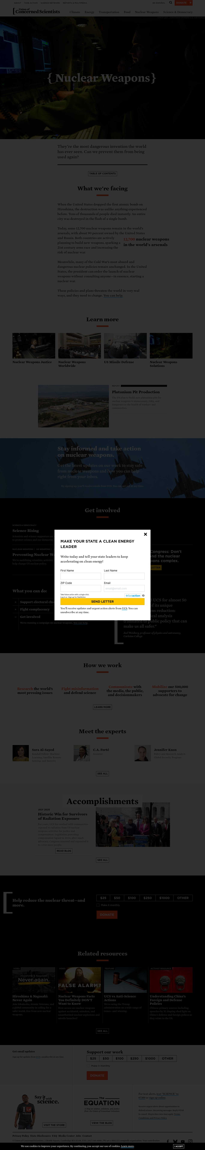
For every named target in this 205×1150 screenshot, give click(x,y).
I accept (178, 1146)
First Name (67, 570)
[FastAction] (133, 595)
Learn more (127, 1146)
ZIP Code (66, 583)
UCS (124, 608)
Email (107, 583)
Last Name (110, 570)
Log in (62, 597)
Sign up (71, 597)
